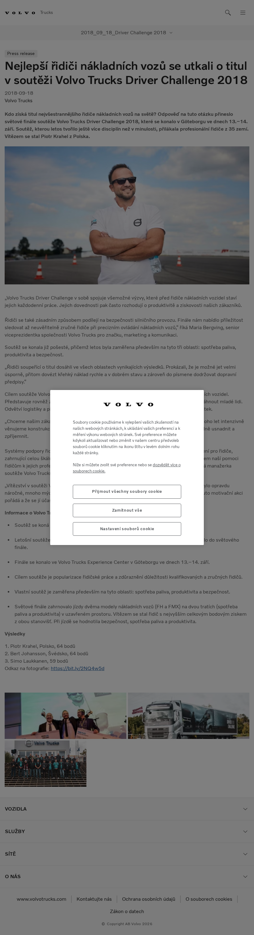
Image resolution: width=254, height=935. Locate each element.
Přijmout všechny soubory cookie (127, 491)
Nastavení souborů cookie (127, 528)
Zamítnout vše (127, 510)
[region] (127, 467)
